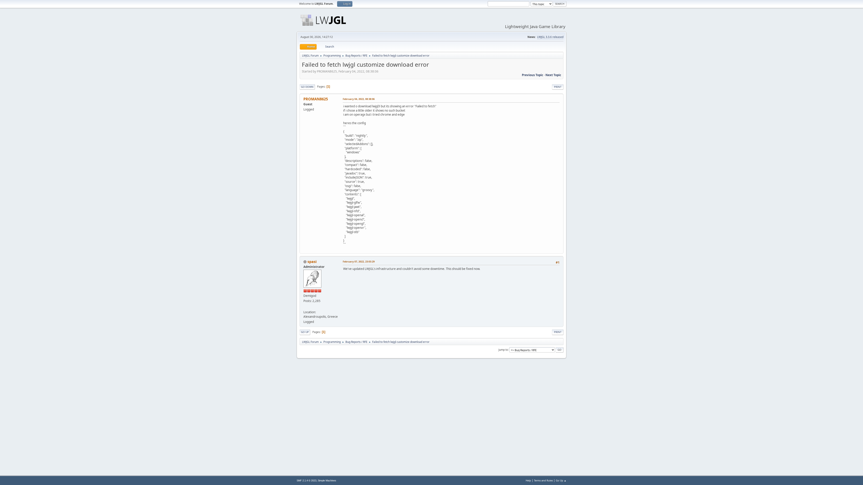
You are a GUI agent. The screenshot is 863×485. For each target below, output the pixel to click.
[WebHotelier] (305, 307)
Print (557, 86)
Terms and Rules (543, 480)
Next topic (553, 75)
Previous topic (532, 75)
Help (528, 480)
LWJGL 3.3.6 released (550, 37)
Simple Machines (327, 480)
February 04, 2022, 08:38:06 (359, 99)
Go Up (305, 332)
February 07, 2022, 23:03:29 (359, 261)
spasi (312, 261)
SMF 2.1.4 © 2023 (306, 480)
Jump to (503, 349)
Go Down (307, 86)
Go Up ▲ (561, 480)
